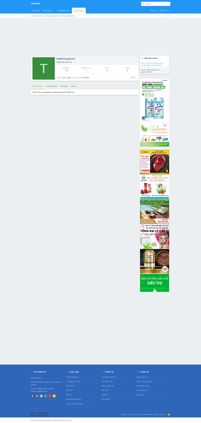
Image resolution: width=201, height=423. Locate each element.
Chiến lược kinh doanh (74, 404)
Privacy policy (148, 414)
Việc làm (69, 390)
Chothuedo (141, 395)
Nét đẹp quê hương (73, 399)
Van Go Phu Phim (143, 386)
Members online (150, 58)
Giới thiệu (105, 390)
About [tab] (73, 86)
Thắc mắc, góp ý (107, 381)
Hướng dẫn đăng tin (108, 377)
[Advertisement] (100, 38)
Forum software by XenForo (51, 420)
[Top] (165, 414)
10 (66, 70)
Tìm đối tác (70, 386)
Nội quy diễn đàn (107, 386)
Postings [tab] (64, 86)
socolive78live (146, 65)
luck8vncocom (157, 63)
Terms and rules (136, 414)
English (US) (42, 414)
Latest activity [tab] (51, 86)
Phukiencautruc (142, 390)
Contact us (125, 414)
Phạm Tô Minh (146, 63)
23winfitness (157, 65)
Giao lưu (69, 395)
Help (156, 414)
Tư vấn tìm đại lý (72, 377)
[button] (53, 10)
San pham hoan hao (144, 381)
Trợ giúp (104, 395)
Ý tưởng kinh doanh (73, 381)
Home (161, 414)
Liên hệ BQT (106, 399)
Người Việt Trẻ (142, 377)
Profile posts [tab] (37, 86)
